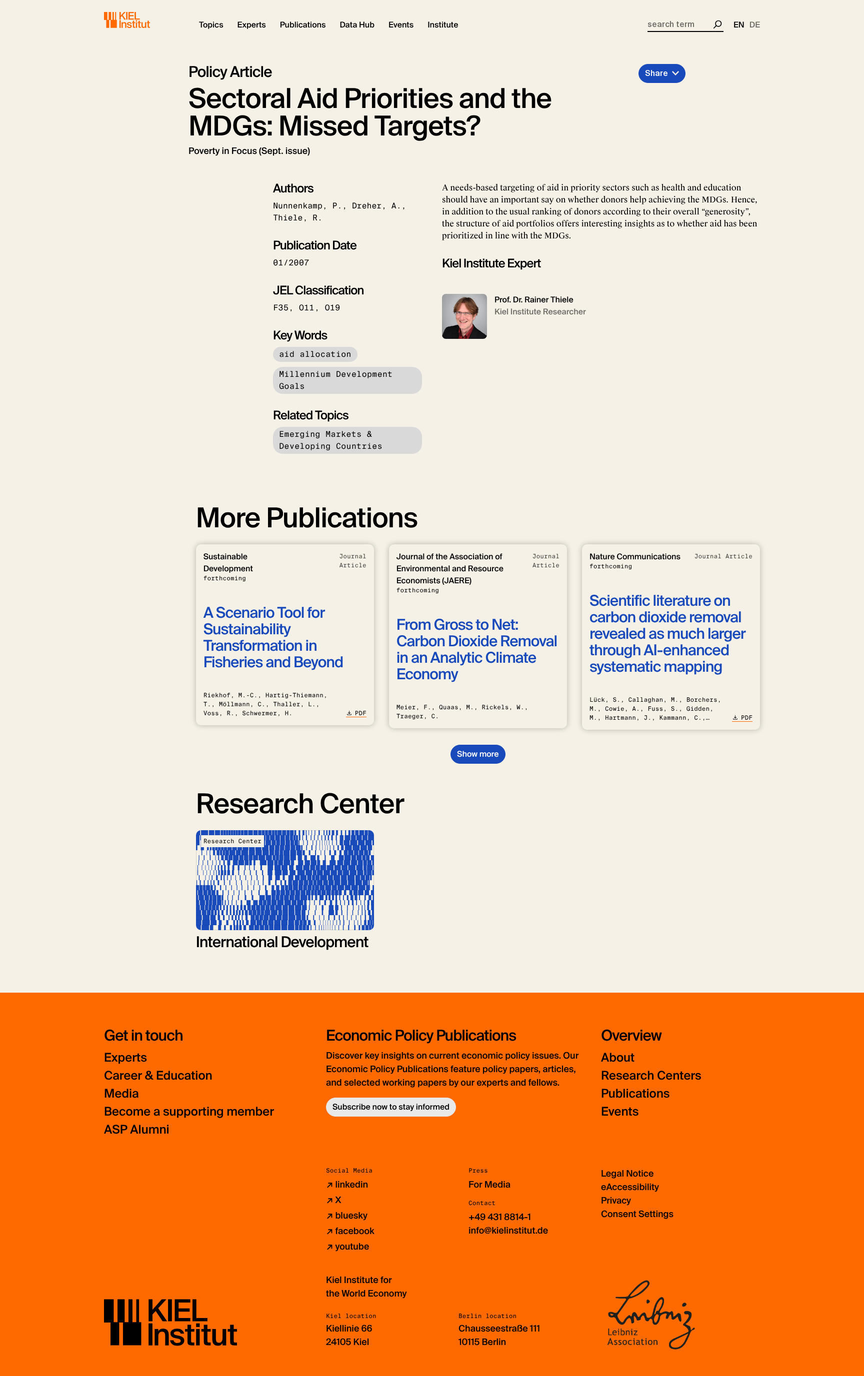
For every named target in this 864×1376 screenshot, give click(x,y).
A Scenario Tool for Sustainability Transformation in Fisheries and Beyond (273, 637)
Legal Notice (627, 1174)
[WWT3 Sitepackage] (141, 20)
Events (619, 1112)
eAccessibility (630, 1187)
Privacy (616, 1201)
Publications (635, 1094)
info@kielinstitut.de (508, 1231)
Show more (477, 754)
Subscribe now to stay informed (391, 1107)
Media (121, 1094)
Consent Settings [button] (637, 1214)
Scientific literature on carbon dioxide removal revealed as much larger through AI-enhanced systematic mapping (668, 634)
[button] (211, 25)
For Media (489, 1185)
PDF (360, 713)
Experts (125, 1058)
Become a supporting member (189, 1112)
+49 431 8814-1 (499, 1217)
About (617, 1058)
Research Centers (651, 1076)
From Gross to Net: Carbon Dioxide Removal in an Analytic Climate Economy (476, 649)
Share (656, 73)
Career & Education (158, 1076)
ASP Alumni (137, 1130)
